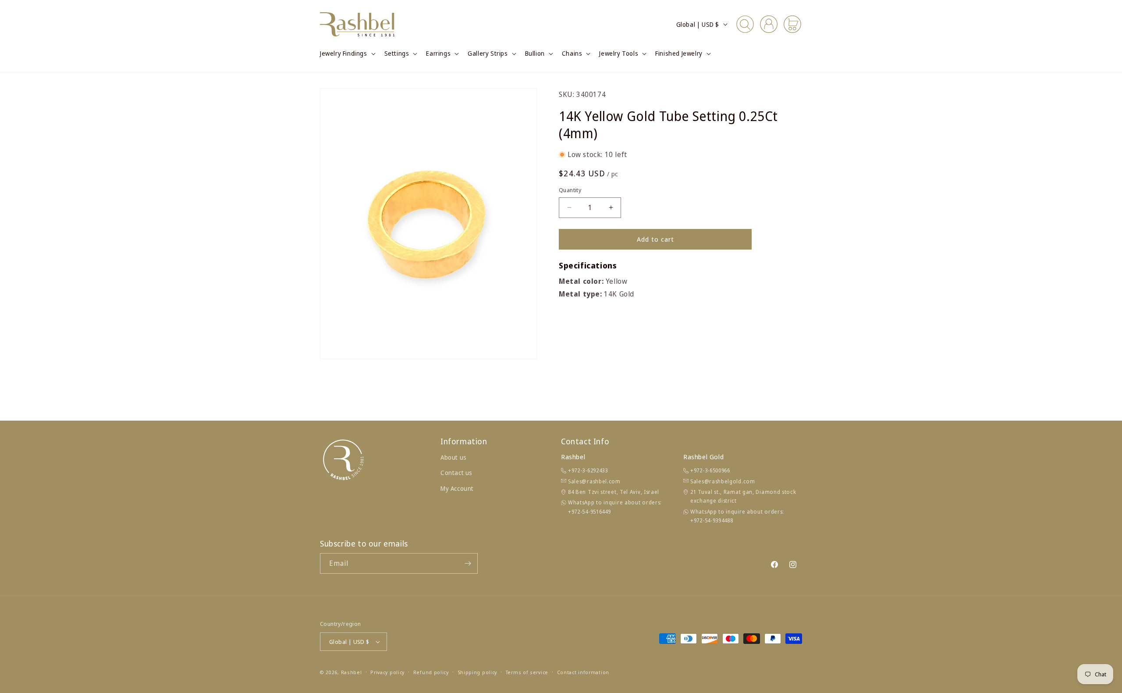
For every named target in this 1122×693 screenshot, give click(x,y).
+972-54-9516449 (589, 511)
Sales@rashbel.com (594, 481)
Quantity (570, 190)
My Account (457, 488)
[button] (347, 53)
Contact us (456, 472)
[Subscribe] (467, 563)
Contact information (583, 672)
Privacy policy (387, 672)
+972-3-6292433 (588, 470)
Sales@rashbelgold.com (722, 481)
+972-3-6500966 (710, 470)
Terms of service (527, 672)
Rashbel (351, 672)
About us (453, 457)
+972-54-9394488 (711, 520)
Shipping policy (477, 672)
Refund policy (431, 672)
